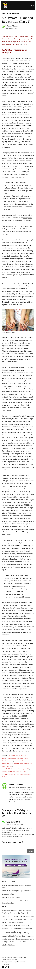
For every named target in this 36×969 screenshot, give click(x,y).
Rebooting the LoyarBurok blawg (20, 891)
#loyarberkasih (5, 910)
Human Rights (20, 928)
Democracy (16, 919)
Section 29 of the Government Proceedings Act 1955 (15, 769)
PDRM (29, 936)
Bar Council (23, 913)
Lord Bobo (10, 933)
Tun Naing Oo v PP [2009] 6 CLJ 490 (20, 774)
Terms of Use (5, 964)
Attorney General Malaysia (9, 758)
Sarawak (32, 939)
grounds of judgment (23, 702)
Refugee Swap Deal (7, 766)
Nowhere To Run (10, 13)
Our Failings (10, 894)
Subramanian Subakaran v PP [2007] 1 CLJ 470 (14, 771)
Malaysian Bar (29, 933)
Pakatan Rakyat (20, 936)
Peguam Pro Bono (15, 897)
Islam (30, 929)
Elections (27, 922)
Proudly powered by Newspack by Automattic (13, 962)
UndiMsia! (7, 944)
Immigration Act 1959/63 (16, 763)
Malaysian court (28, 763)
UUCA (13, 945)
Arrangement (27, 218)
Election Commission (18, 922)
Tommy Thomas (12, 26)
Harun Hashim (5, 763)
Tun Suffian (5, 777)
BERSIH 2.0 (27, 916)
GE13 (11, 929)
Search (31, 851)
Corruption (8, 919)
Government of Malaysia (20, 761)
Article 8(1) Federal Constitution (17, 755)
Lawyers (4, 933)
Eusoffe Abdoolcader (7, 761)
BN (5, 919)
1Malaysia (12, 910)
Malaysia (19, 932)
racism (12, 939)
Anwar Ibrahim (27, 910)
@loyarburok (19, 910)
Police (3, 939)
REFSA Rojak (22, 939)
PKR (32, 936)
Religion (27, 939)
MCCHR (4, 936)
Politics (8, 939)
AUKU (15, 913)
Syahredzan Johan (17, 942)
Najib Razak (10, 936)
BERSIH (20, 916)
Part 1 (22, 44)
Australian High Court (22, 758)
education (11, 922)
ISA (27, 929)
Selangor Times (7, 942)
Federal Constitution (11, 925)
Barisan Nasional (9, 916)
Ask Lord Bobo (8, 913)
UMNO (25, 942)
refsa (17, 939)
